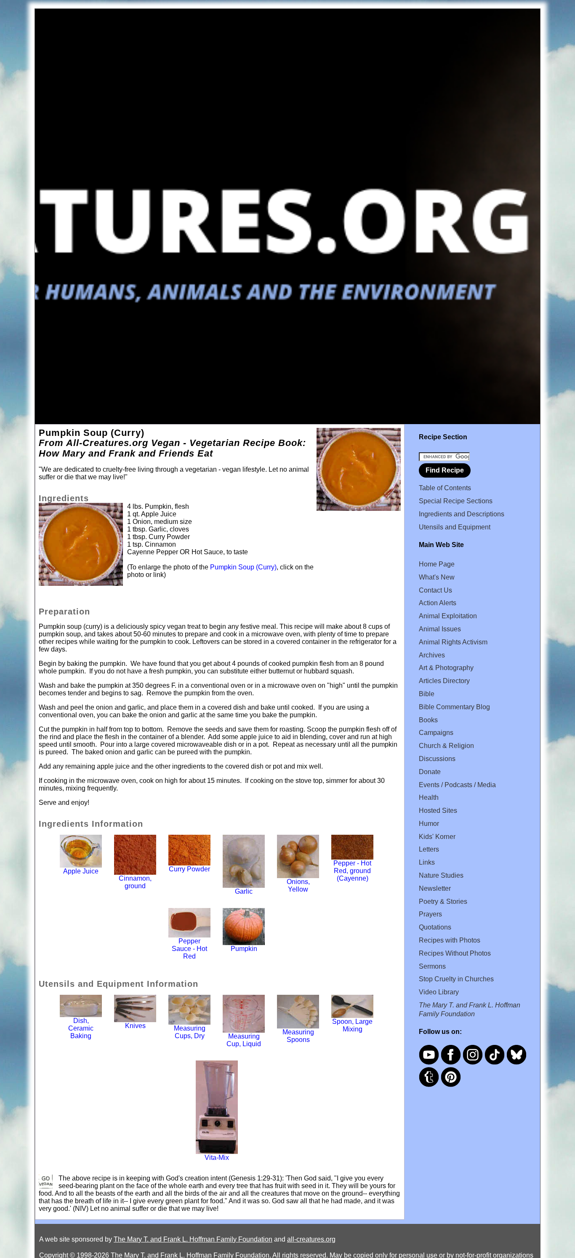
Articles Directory (444, 680)
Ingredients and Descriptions (461, 514)
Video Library (439, 992)
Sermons (432, 966)
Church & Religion (446, 745)
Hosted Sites (438, 810)
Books (428, 720)
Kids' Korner (437, 836)
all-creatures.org (311, 1239)
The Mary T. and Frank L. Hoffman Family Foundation (193, 1239)
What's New (437, 577)
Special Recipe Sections (455, 501)
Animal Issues (440, 629)
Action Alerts (437, 602)
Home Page (437, 564)
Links (427, 862)
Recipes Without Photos (455, 953)
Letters (429, 849)
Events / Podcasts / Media (457, 784)
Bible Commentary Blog (454, 706)
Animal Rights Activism (453, 642)
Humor (429, 823)
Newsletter (435, 888)
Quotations (435, 927)
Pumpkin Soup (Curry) (243, 567)
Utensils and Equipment (454, 527)
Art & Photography (446, 667)
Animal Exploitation (448, 616)
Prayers (430, 914)
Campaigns (436, 732)
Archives (432, 655)
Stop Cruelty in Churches (456, 979)
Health (429, 797)
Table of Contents (445, 487)
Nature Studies (441, 875)
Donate (430, 771)
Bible (426, 693)
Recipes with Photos (449, 940)
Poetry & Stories (443, 901)
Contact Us (435, 590)
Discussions (437, 758)
